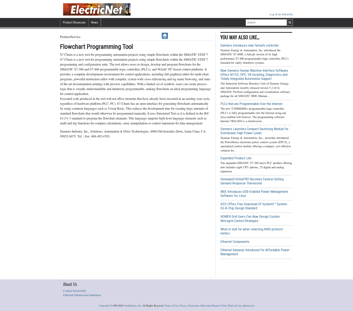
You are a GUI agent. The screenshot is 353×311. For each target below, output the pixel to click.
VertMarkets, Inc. (133, 305)
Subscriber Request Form (213, 305)
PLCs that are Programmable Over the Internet (251, 104)
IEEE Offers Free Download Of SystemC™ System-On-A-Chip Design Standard (254, 206)
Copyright (104, 305)
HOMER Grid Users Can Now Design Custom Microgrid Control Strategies (250, 218)
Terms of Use (172, 305)
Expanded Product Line (235, 158)
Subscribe (287, 14)
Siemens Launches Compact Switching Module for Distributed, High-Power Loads (254, 131)
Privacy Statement (189, 305)
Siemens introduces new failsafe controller (249, 45)
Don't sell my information (241, 305)
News (94, 22)
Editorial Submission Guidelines (82, 295)
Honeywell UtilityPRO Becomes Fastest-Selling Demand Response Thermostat (252, 181)
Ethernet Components (234, 242)
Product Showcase (74, 22)
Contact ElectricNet (74, 291)
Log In (274, 14)
